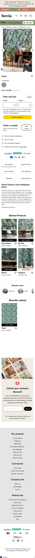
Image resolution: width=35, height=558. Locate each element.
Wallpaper (8, 27)
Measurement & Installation (17, 500)
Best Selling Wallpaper (17, 446)
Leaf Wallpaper (22, 27)
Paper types (17, 502)
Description (9, 164)
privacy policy (13, 418)
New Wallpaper (17, 449)
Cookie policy (17, 516)
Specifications (26, 164)
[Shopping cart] (25, 15)
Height (24, 102)
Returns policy (17, 514)
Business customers (17, 474)
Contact (17, 489)
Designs (15, 27)
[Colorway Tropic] (4, 85)
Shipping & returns (17, 505)
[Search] (16, 15)
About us (17, 484)
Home (3, 27)
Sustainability (17, 487)
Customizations (26, 178)
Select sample (26, 127)
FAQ (17, 519)
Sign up (28, 409)
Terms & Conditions (17, 508)
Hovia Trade (17, 468)
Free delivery (26, 171)
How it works (9, 171)
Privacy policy (17, 511)
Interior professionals (17, 471)
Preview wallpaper (17, 117)
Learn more (23, 147)
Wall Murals (17, 444)
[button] (21, 15)
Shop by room (17, 452)
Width (9, 102)
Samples (9, 178)
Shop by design (17, 458)
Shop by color (17, 455)
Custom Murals (17, 438)
